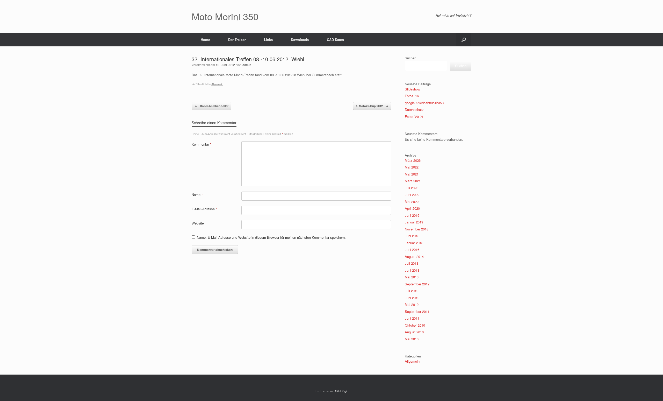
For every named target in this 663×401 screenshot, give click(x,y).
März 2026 (413, 160)
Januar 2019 (414, 222)
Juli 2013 (411, 263)
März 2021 (413, 180)
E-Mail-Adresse (204, 208)
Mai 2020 (412, 201)
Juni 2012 (412, 297)
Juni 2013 (412, 270)
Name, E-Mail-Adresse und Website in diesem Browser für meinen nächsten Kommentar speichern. (271, 237)
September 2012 (417, 284)
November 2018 (416, 229)
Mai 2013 (412, 277)
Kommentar (201, 144)
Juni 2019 (412, 215)
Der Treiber (237, 39)
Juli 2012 (411, 290)
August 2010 (414, 331)
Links (268, 39)
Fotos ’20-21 (414, 116)
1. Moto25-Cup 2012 (372, 106)
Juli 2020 (411, 187)
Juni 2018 (412, 235)
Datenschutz (414, 109)
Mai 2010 (412, 338)
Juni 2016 (412, 249)
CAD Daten (335, 39)
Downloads (300, 39)
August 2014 (414, 256)
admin (246, 64)
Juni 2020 (412, 194)
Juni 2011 (412, 318)
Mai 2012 (412, 304)
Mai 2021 (412, 174)
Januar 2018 (414, 242)
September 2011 (417, 311)
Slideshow (412, 89)
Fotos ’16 (412, 95)
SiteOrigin (341, 391)
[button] (463, 39)
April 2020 (412, 208)
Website (198, 223)
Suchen (410, 57)
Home (205, 39)
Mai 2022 (412, 167)
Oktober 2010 (415, 325)
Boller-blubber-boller (211, 106)
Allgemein (217, 84)
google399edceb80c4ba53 (424, 102)
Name (197, 194)
